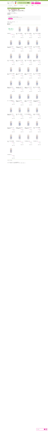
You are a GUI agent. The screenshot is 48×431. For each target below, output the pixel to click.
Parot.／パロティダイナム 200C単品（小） (10, 114)
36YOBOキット (9, 33)
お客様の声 (27, 5)
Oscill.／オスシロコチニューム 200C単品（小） (36, 101)
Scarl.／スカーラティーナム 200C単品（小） (10, 128)
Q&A (37, 5)
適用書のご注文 (15, 5)
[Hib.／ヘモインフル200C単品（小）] (37, 83)
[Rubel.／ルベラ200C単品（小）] (28, 110)
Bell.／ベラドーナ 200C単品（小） (28, 33)
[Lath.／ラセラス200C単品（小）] (37, 42)
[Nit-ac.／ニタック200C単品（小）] (28, 56)
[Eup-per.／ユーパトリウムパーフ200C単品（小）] (19, 42)
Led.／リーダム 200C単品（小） (10, 60)
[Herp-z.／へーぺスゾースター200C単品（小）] (28, 83)
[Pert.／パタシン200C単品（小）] (19, 110)
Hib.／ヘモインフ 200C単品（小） (36, 87)
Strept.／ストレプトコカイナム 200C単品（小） (28, 128)
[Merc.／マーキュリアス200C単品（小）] (19, 56)
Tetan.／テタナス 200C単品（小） (36, 128)
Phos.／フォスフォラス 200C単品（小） (36, 60)
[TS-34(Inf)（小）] (11, 150)
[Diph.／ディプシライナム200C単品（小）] (11, 83)
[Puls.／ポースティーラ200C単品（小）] (19, 69)
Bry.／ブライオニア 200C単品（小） (36, 33)
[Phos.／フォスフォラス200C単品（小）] (37, 56)
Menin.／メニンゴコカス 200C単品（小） (19, 101)
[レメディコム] (10, 3)
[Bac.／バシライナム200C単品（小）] (37, 69)
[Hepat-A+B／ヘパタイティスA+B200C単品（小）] (19, 83)
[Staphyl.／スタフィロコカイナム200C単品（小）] (19, 123)
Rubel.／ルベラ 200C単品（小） (36, 114)
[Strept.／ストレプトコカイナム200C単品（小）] (28, 123)
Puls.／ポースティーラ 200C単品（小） (19, 74)
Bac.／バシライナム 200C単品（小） (37, 74)
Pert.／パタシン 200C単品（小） (19, 114)
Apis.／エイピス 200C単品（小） (19, 33)
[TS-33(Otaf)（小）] (37, 137)
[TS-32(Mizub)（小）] (28, 137)
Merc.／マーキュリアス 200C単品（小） (19, 60)
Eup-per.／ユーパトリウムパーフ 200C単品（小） (19, 47)
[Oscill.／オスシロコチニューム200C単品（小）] (37, 96)
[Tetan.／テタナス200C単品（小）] (37, 123)
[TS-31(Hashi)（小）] (19, 137)
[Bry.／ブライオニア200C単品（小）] (37, 29)
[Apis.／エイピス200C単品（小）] (19, 29)
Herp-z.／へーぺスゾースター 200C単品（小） (28, 87)
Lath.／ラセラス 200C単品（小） (36, 47)
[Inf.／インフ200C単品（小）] (11, 96)
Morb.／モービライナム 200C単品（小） (28, 101)
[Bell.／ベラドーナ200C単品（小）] (28, 29)
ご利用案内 (32, 5)
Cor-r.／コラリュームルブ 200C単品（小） (10, 47)
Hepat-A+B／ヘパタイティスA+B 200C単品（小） (19, 87)
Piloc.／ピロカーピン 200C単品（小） (10, 74)
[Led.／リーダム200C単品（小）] (11, 56)
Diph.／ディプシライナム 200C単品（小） (10, 87)
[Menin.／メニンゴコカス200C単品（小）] (19, 96)
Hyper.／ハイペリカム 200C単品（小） (28, 47)
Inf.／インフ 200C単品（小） (10, 100)
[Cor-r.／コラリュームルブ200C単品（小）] (11, 42)
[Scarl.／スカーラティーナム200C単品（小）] (11, 123)
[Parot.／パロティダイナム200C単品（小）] (11, 110)
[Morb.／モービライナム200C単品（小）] (28, 96)
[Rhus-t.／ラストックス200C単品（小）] (28, 69)
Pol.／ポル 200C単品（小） (28, 114)
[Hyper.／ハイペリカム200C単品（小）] (28, 42)
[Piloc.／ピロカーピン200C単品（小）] (11, 69)
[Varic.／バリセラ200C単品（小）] (11, 137)
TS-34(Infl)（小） (9, 154)
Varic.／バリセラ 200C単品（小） (10, 141)
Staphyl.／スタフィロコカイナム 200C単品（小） (19, 128)
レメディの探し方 (21, 5)
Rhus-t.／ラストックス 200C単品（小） (28, 74)
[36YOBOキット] (11, 29)
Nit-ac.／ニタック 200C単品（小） (28, 60)
